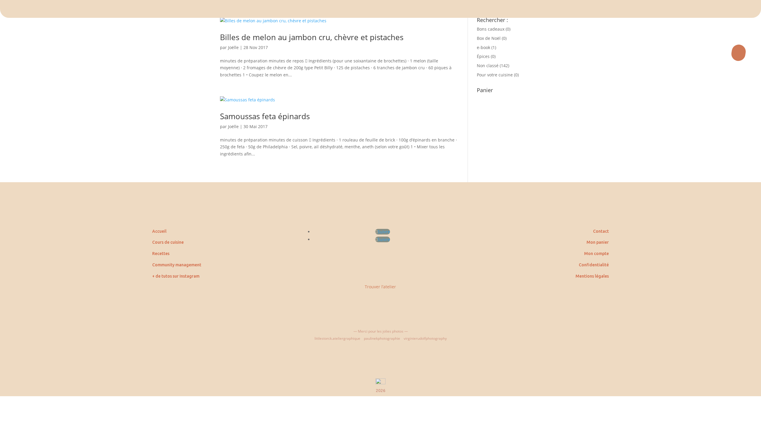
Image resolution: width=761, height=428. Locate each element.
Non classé (488, 65)
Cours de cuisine (168, 242)
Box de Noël (489, 38)
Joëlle (233, 47)
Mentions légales (592, 276)
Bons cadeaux (490, 29)
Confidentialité (594, 264)
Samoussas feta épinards (265, 116)
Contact (601, 231)
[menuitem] (380, 9)
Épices (483, 56)
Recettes (160, 253)
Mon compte (596, 253)
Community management (176, 264)
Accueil (159, 231)
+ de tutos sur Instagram (175, 276)
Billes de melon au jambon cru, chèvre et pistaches (311, 37)
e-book (483, 47)
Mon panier (598, 242)
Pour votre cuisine (495, 75)
